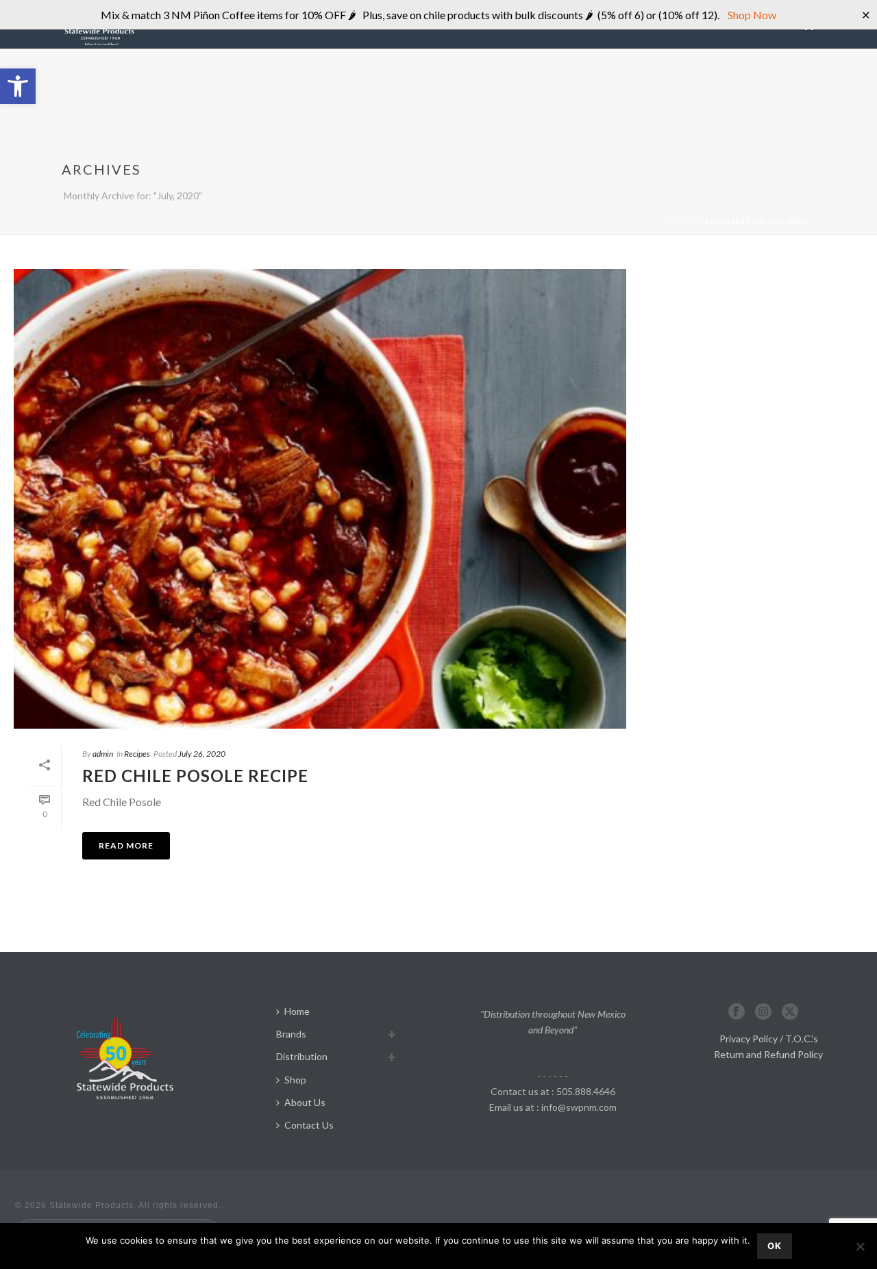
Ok (774, 1245)
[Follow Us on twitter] (790, 1012)
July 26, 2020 (201, 754)
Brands (291, 1034)
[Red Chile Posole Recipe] (320, 499)
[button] (18, 86)
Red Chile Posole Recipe (195, 776)
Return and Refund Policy (768, 1054)
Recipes (137, 754)
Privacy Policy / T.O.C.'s (768, 1038)
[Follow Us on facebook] (736, 1012)
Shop (295, 1079)
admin (102, 754)
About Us (304, 1102)
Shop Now (751, 14)
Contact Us (309, 1125)
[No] (860, 1246)
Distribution (302, 1056)
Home (684, 221)
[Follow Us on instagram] (763, 1012)
